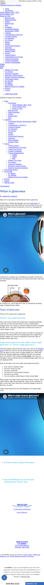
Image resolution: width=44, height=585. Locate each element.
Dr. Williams (12, 175)
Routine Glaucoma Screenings (18, 168)
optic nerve (34, 203)
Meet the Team (13, 110)
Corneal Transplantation (16, 153)
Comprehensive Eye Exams (17, 147)
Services (7, 144)
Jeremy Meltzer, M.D (19, 107)
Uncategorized (4, 186)
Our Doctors (12, 103)
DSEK (14, 157)
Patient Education (14, 112)
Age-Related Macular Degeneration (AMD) (22, 121)
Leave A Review (22, 512)
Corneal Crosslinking (15, 151)
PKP (13, 158)
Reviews (7, 179)
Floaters (10, 134)
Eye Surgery (12, 162)
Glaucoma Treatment (15, 164)
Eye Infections (12, 129)
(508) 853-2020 (9, 183)
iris (24, 349)
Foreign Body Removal (15, 136)
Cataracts (11, 123)
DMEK (14, 155)
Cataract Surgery (13, 145)
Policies (10, 114)
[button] (4, 577)
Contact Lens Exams (15, 149)
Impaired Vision (13, 142)
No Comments (12, 196)
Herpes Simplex (13, 140)
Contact (6, 181)
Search (3, 3)
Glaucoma (11, 138)
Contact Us (31, 583)
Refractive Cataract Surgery (17, 166)
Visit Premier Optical (11, 170)
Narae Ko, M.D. (17, 108)
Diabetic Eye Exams (14, 160)
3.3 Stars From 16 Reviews (22, 509)
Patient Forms (12, 116)
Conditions (7, 120)
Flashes (10, 132)
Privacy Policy (28, 554)
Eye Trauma (12, 131)
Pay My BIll (8, 171)
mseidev (5, 196)
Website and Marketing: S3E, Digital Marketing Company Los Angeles (20, 555)
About (6, 101)
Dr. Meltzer (12, 173)
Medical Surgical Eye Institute (18, 177)
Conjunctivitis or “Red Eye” (17, 125)
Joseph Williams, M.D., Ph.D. (22, 105)
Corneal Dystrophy (14, 127)
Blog (9, 118)
